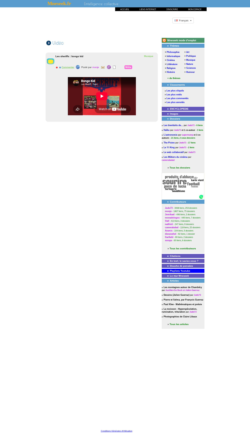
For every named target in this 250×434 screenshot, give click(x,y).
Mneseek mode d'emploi (181, 40)
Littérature (172, 64)
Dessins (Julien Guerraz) (176, 295)
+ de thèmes (173, 78)
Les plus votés (174, 94)
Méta (128, 67)
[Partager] (109, 67)
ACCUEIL (124, 9)
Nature (189, 64)
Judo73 (191, 125)
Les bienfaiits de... (174, 125)
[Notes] (114, 67)
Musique (190, 60)
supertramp (187, 135)
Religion (171, 68)
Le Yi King (169, 147)
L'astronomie (171, 135)
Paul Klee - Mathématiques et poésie (182, 304)
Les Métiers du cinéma (175, 157)
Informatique (173, 56)
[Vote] (78, 67)
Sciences (191, 68)
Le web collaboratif (174, 152)
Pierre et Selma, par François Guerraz (183, 299)
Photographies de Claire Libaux (180, 316)
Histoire (171, 72)
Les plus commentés (177, 98)
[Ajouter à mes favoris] (60, 67)
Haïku (167, 130)
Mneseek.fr (59, 3)
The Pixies (169, 142)
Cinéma (171, 60)
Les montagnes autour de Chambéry (182, 287)
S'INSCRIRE (172, 9)
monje (95, 67)
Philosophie (173, 52)
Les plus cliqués (175, 90)
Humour (190, 72)
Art (187, 52)
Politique (191, 56)
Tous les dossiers (180, 167)
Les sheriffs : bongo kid (69, 56)
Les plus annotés (175, 102)
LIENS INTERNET (147, 9)
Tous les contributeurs (183, 248)
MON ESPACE (195, 9)
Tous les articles (179, 324)
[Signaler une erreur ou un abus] (56, 67)
